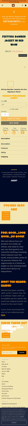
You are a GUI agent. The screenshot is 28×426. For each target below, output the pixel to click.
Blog (3, 376)
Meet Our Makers (6, 369)
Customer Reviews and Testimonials (11, 398)
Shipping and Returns (7, 389)
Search (3, 384)
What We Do (5, 364)
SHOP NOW (6, 219)
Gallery (3, 374)
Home (3, 362)
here (9, 271)
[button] (25, 67)
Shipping (4, 157)
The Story (4, 367)
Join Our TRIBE (5, 371)
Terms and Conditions (7, 386)
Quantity (3, 111)
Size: (4, 101)
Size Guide (4, 393)
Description (5, 138)
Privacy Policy (5, 391)
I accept (14, 422)
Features (4, 148)
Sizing (3, 152)
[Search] (22, 5)
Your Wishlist (5, 381)
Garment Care (5, 396)
